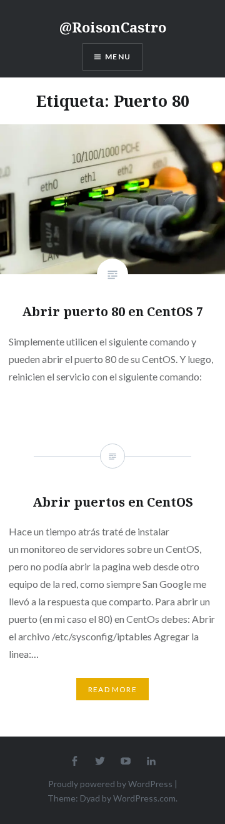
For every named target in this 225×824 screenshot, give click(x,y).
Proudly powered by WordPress (110, 783)
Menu (118, 56)
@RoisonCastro (112, 26)
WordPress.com (144, 798)
